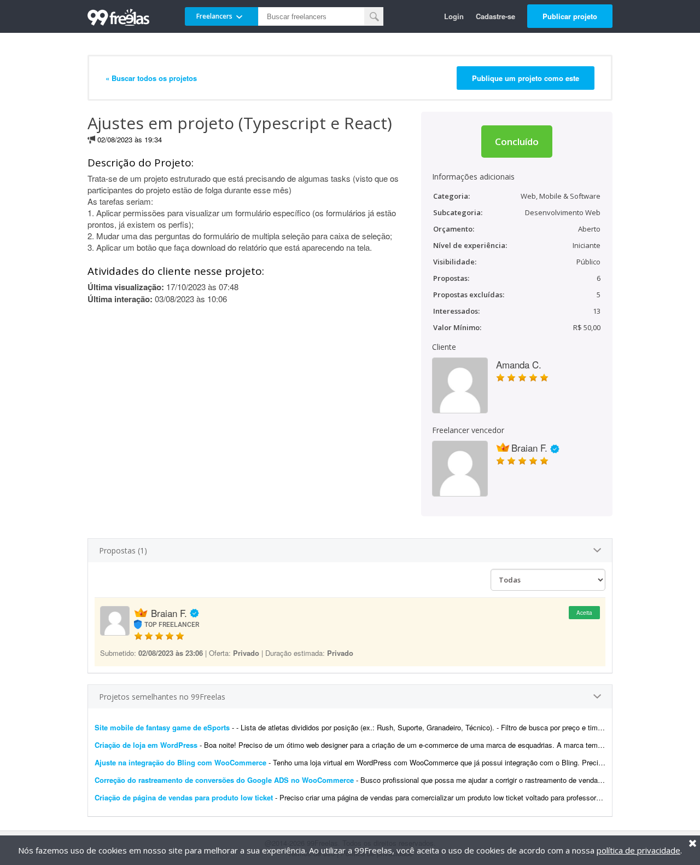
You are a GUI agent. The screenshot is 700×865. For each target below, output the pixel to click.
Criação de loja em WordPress (146, 745)
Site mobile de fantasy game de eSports (162, 727)
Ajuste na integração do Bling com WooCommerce (180, 762)
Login (454, 16)
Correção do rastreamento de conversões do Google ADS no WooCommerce (224, 780)
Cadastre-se (495, 16)
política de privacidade (638, 850)
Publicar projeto (569, 16)
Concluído (517, 141)
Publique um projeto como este (525, 78)
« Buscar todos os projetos (151, 78)
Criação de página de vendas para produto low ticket (184, 797)
